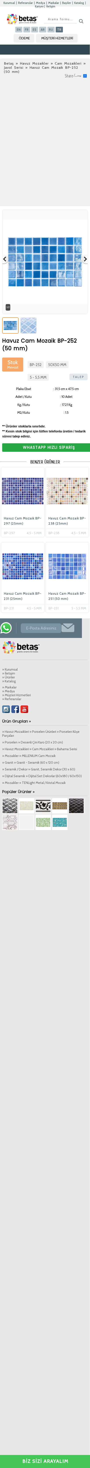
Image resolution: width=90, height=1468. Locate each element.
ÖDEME (24, 38)
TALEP (78, 377)
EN (19, 29)
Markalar (53, 3)
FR (27, 29)
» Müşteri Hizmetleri (16, 695)
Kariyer (39, 6)
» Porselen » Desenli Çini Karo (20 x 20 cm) (32, 742)
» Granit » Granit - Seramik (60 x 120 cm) (30, 763)
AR (43, 29)
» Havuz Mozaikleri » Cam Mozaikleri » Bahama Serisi (39, 749)
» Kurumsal (10, 669)
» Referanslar (11, 699)
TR (59, 29)
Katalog (79, 3)
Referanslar (25, 3)
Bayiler (66, 3)
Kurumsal (9, 3)
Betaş (9, 63)
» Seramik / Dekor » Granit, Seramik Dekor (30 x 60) (38, 769)
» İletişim (8, 673)
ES (34, 29)
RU (51, 29)
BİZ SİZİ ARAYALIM (45, 1461)
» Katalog (9, 681)
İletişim (50, 6)
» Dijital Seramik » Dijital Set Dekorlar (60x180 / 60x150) (42, 776)
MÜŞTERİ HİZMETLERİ (57, 38)
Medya (40, 3)
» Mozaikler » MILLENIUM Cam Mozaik (29, 756)
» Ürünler (8, 677)
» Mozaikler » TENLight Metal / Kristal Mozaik (34, 783)
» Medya (8, 691)
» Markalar (9, 687)
